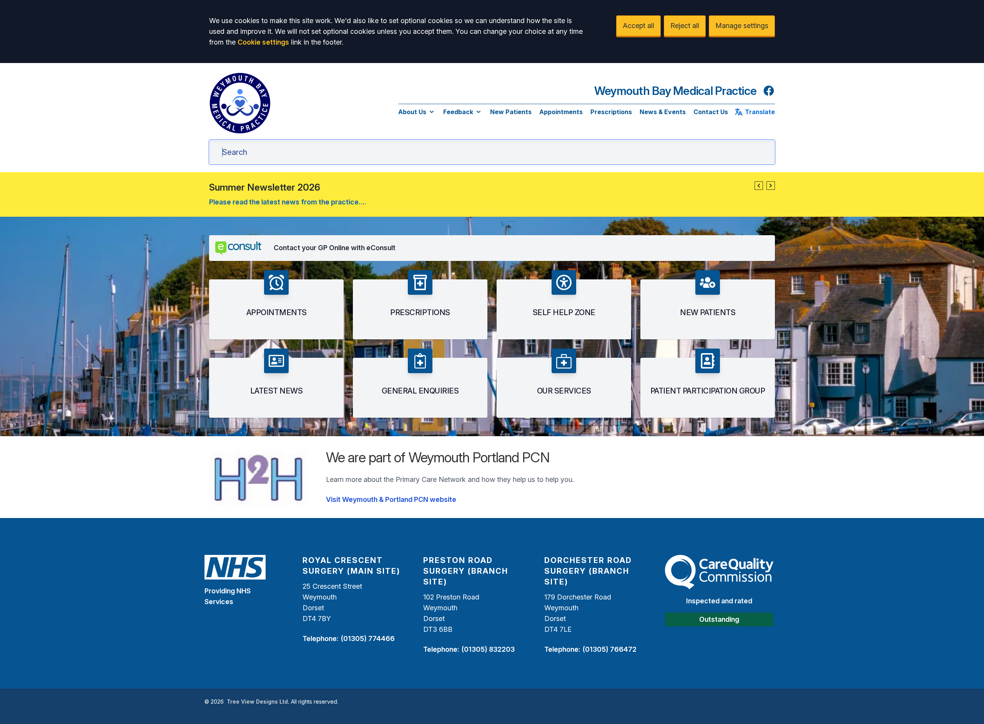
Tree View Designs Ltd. (258, 701)
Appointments (561, 112)
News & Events (663, 112)
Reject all (684, 26)
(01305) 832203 (488, 649)
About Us (412, 112)
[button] (759, 185)
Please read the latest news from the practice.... (287, 202)
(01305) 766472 (609, 649)
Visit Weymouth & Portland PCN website (391, 499)
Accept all (638, 26)
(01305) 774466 (368, 638)
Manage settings (741, 26)
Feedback (458, 112)
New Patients (511, 112)
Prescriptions (611, 112)
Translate (760, 112)
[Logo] (240, 103)
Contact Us (710, 112)
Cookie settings (263, 42)
